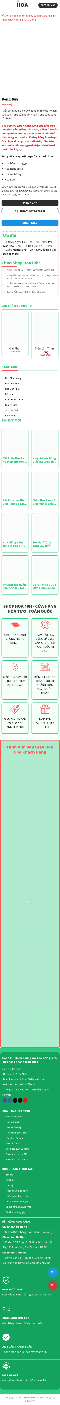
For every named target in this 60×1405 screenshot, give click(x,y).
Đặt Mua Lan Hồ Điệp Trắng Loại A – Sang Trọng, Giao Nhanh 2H (14, 502)
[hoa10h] (22, 5)
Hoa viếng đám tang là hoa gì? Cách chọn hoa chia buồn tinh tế (14, 544)
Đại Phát (15, 348)
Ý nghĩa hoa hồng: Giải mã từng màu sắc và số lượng (45, 460)
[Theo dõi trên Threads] (20, 1100)
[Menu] (4, 5)
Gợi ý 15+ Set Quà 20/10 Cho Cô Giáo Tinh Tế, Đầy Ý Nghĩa (44, 586)
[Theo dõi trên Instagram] (10, 1100)
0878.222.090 (20, 1074)
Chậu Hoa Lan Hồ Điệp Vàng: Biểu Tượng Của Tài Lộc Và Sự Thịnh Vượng (44, 502)
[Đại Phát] (15, 328)
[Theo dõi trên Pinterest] (25, 1100)
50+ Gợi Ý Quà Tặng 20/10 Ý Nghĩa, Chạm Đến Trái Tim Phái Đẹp (44, 544)
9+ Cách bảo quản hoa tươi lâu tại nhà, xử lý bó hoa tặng (14, 586)
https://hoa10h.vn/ (24, 1084)
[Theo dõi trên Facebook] (4, 1100)
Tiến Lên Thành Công (45, 350)
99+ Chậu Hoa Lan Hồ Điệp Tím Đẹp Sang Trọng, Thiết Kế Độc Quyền (15, 460)
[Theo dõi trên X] (15, 1100)
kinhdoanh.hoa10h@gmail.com (26, 1079)
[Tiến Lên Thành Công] (45, 328)
